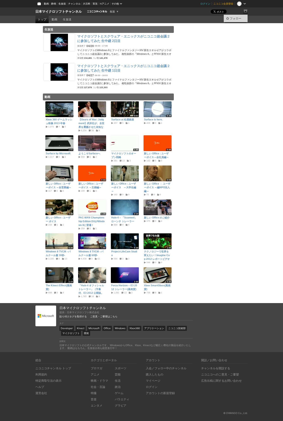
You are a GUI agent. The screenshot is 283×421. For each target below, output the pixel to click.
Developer (67, 328)
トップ (42, 19)
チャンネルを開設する (215, 368)
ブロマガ (96, 368)
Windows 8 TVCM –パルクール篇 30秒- (58, 253)
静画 (53, 3)
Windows (120, 328)
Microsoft (93, 328)
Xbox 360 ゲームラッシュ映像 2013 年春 (59, 121)
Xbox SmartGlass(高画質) (157, 287)
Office (107, 328)
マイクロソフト (71, 333)
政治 (118, 387)
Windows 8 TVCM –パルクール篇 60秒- (91, 253)
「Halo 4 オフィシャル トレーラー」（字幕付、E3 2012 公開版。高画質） (91, 291)
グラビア (120, 405)
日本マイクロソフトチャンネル (58, 11)
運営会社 (41, 393)
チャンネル (74, 3)
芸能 (118, 374)
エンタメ (96, 405)
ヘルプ (39, 387)
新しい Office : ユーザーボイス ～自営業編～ (58, 185)
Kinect (80, 328)
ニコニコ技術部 (177, 328)
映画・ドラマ (99, 380)
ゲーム (119, 393)
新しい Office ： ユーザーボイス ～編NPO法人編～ (157, 187)
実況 (95, 3)
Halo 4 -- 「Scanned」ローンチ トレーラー (124, 219)
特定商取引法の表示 (48, 380)
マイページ (153, 380)
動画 (46, 3)
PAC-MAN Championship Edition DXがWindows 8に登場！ (92, 221)
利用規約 (41, 374)
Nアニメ (104, 3)
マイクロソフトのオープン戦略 (123, 155)
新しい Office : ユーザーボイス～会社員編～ (156, 155)
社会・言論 (98, 387)
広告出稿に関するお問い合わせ (221, 380)
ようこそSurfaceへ (89, 153)
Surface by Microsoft (58, 153)
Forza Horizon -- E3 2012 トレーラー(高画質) (124, 287)
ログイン (205, 3)
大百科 (86, 3)
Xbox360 (134, 328)
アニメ (95, 374)
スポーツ (120, 368)
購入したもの (154, 374)
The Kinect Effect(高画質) (59, 287)
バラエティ (122, 399)
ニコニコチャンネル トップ (53, 368)
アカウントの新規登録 (160, 393)
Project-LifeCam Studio (124, 253)
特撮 (94, 393)
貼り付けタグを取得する (73, 316)
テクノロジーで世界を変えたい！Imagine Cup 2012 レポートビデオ (157, 255)
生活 (112, 11)
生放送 (62, 3)
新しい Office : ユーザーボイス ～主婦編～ (91, 185)
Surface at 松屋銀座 (122, 119)
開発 (86, 333)
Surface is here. (153, 119)
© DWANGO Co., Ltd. (235, 413)
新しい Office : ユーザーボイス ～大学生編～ (123, 187)
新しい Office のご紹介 (157, 217)
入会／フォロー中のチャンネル (166, 368)
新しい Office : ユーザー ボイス (58, 219)
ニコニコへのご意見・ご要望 (220, 374)
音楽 (94, 399)
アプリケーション (154, 328)
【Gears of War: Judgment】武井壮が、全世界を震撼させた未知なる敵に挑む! (91, 125)
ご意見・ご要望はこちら (103, 316)
